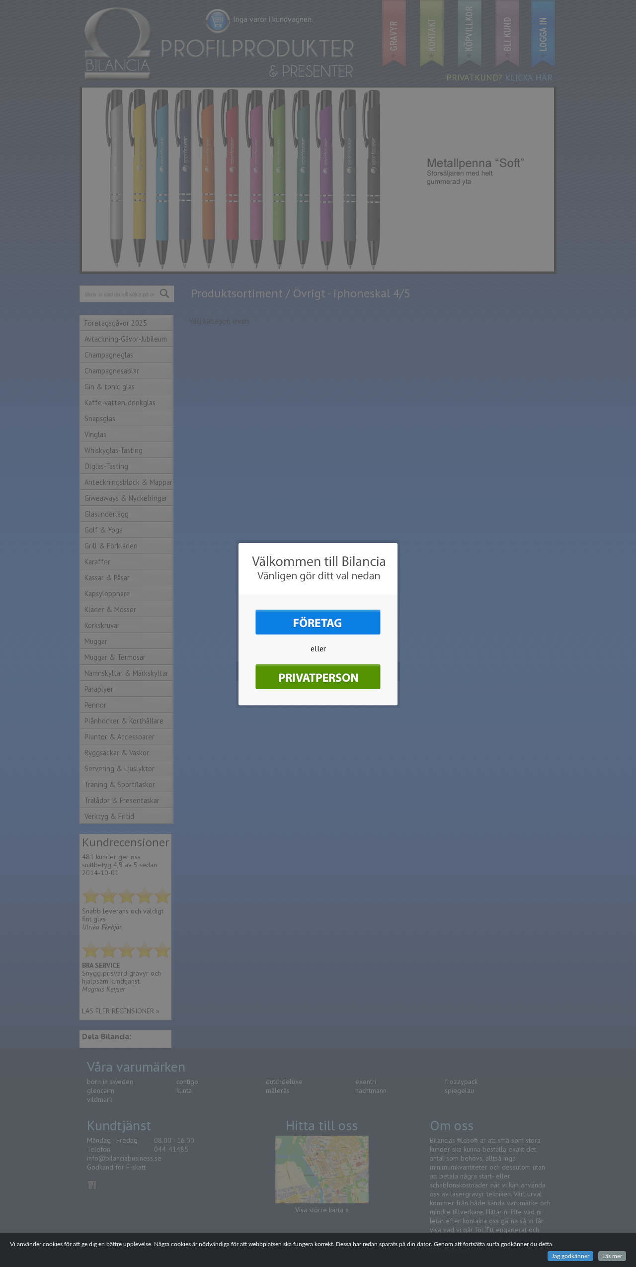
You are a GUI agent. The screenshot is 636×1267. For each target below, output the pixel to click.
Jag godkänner (570, 1256)
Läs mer (612, 1256)
